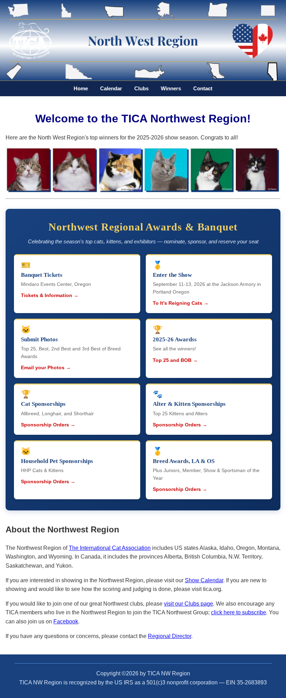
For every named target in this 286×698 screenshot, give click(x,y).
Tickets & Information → (49, 295)
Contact (202, 88)
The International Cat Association (110, 548)
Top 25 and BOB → (175, 360)
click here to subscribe (238, 612)
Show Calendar (204, 580)
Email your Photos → (46, 367)
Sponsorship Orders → (48, 424)
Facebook (65, 621)
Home (81, 88)
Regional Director (169, 636)
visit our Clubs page (188, 604)
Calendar (111, 88)
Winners (171, 88)
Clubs (141, 88)
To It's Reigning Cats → (181, 303)
